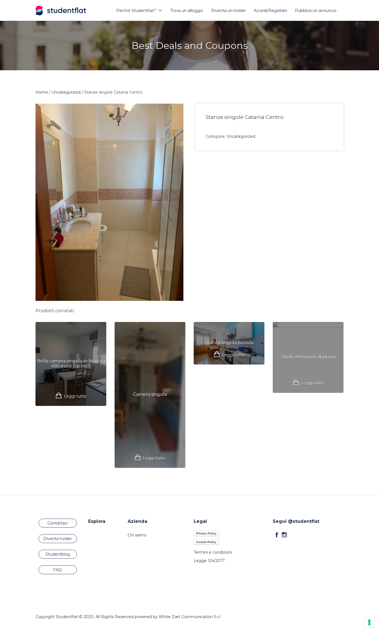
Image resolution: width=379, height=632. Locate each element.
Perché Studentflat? (136, 10)
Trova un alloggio (186, 10)
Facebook (277, 534)
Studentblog (58, 554)
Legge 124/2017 (209, 560)
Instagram (284, 534)
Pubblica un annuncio (316, 10)
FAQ (57, 569)
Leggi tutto (75, 396)
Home (42, 92)
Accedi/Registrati (270, 10)
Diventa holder (57, 538)
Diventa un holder (228, 10)
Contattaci (57, 523)
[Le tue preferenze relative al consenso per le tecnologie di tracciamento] (369, 622)
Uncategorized (66, 92)
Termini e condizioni (213, 552)
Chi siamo (137, 535)
